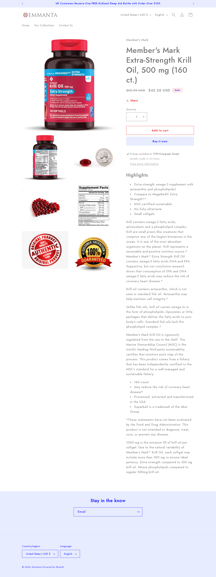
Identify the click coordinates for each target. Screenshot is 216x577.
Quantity (131, 109)
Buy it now (160, 141)
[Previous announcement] (22, 3)
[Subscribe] (138, 511)
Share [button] (134, 100)
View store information (144, 164)
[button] (174, 15)
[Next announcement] (193, 3)
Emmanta (37, 567)
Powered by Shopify (53, 567)
